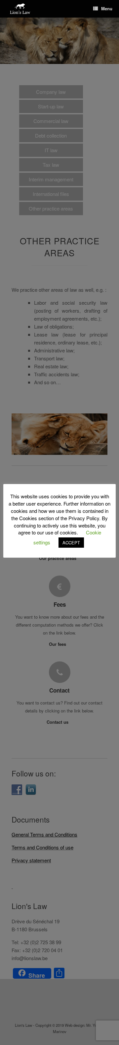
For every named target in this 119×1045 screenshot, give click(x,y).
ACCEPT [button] (71, 542)
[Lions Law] (20, 9)
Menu (106, 8)
